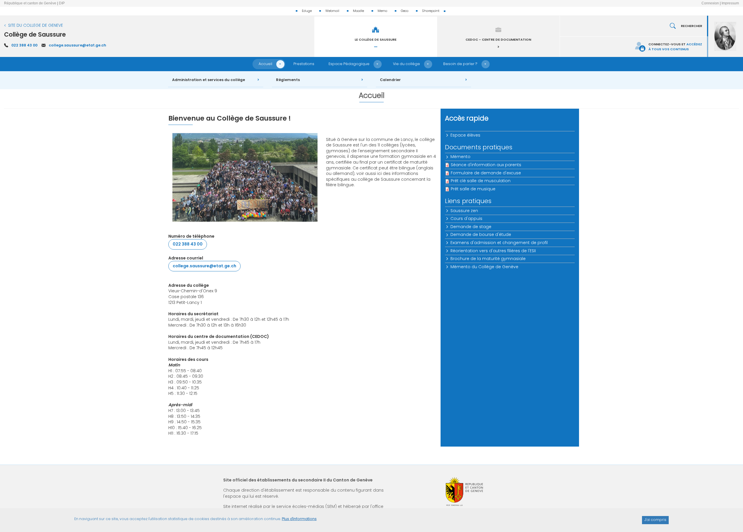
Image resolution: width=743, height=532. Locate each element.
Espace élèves (465, 135)
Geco (404, 10)
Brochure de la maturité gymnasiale (488, 258)
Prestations (303, 63)
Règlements (288, 79)
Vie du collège (406, 63)
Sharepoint (430, 10)
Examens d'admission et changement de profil (499, 243)
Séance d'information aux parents (486, 165)
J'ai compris (655, 519)
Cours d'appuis (466, 218)
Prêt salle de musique (473, 189)
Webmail (332, 10)
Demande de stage (471, 227)
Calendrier (390, 79)
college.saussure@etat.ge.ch (77, 45)
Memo (382, 10)
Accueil (265, 63)
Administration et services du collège (208, 79)
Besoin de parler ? (460, 63)
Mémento (460, 157)
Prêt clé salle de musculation (481, 181)
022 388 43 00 (24, 45)
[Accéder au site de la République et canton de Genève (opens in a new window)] (464, 491)
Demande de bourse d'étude (481, 234)
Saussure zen (464, 211)
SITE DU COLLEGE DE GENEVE (35, 25)
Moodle (358, 10)
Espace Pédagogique (349, 63)
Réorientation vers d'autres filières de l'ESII (493, 251)
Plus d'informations (299, 518)
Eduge (307, 10)
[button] (280, 64)
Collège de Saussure (35, 34)
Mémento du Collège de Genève (484, 267)
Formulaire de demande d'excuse (486, 173)
